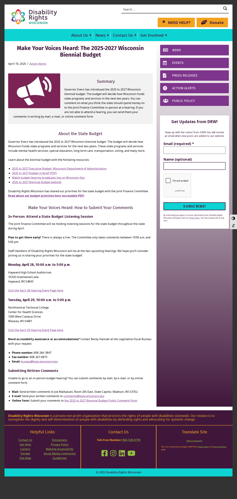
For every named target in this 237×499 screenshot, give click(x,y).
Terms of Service (219, 446)
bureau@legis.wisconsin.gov (39, 361)
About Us (79, 35)
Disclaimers (59, 440)
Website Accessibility (59, 449)
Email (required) (178, 144)
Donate (25, 453)
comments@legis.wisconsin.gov (84, 396)
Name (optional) (177, 159)
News (100, 35)
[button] (90, 35)
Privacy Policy (60, 444)
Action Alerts (37, 64)
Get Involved (152, 35)
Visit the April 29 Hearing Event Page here (35, 330)
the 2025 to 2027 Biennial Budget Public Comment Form (100, 400)
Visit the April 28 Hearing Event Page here (35, 290)
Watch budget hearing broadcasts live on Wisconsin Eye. (48, 178)
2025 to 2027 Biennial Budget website (36, 182)
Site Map (25, 458)
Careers (25, 449)
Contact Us (123, 35)
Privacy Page (194, 218)
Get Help (25, 444)
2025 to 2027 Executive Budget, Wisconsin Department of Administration (59, 169)
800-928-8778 (131, 440)
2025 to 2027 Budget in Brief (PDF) (34, 173)
